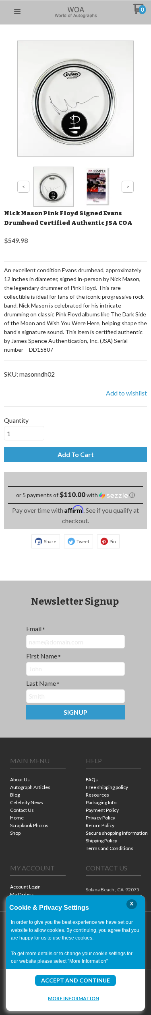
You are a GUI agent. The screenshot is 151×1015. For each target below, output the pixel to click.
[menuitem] (38, 780)
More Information (73, 998)
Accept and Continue (75, 980)
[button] (17, 12)
